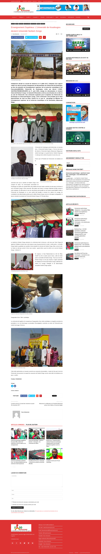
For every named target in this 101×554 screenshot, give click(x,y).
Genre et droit (33, 23)
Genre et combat (27, 23)
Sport (57, 17)
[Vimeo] (87, 1)
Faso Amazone (16, 34)
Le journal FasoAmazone (48, 1)
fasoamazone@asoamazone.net (27, 539)
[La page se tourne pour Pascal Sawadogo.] (54, 453)
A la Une (14, 17)
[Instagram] (83, 1)
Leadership (43, 23)
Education (21, 23)
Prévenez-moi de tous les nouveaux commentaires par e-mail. (25, 502)
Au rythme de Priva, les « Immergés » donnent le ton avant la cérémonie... (82, 254)
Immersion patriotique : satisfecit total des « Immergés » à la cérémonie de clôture (36, 442)
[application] (78, 45)
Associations (63, 17)
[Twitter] (85, 1)
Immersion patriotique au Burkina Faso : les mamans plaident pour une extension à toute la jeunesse (19, 462)
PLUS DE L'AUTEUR (31, 424)
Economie (78, 17)
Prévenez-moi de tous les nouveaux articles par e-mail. (24, 504)
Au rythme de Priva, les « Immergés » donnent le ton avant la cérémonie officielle (36, 462)
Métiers (38, 23)
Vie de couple (49, 17)
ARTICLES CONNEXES (17, 424)
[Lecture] (68, 50)
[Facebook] (82, 1)
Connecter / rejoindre (27, 1)
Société (28, 17)
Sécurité (42, 17)
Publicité (39, 1)
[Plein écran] (88, 50)
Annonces (35, 1)
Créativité (35, 17)
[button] (88, 17)
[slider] (77, 50)
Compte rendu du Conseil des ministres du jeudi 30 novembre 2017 (22, 404)
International (71, 17)
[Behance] (80, 1)
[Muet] (85, 50)
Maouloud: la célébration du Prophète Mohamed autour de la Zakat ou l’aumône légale (50, 404)
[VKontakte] (89, 1)
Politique (21, 17)
